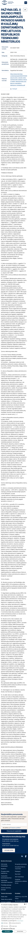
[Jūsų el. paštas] (14, 824)
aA (25, 9)
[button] (14, 929)
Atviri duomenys (19, 876)
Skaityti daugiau (20, 920)
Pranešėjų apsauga (6, 885)
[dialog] (14, 918)
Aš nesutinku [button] (20, 931)
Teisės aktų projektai (6, 899)
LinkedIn (22, 856)
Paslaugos (18, 871)
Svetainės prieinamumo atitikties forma (21, 881)
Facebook (25, 856)
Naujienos (3, 868)
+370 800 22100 (8, 850)
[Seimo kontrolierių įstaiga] (4, 3)
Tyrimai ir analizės (6, 902)
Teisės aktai (4, 896)
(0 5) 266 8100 (21, 901)
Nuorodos (17, 874)
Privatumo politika (15, 827)
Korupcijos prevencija (21, 864)
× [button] (26, 904)
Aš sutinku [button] (7, 931)
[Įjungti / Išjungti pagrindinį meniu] (25, 2)
